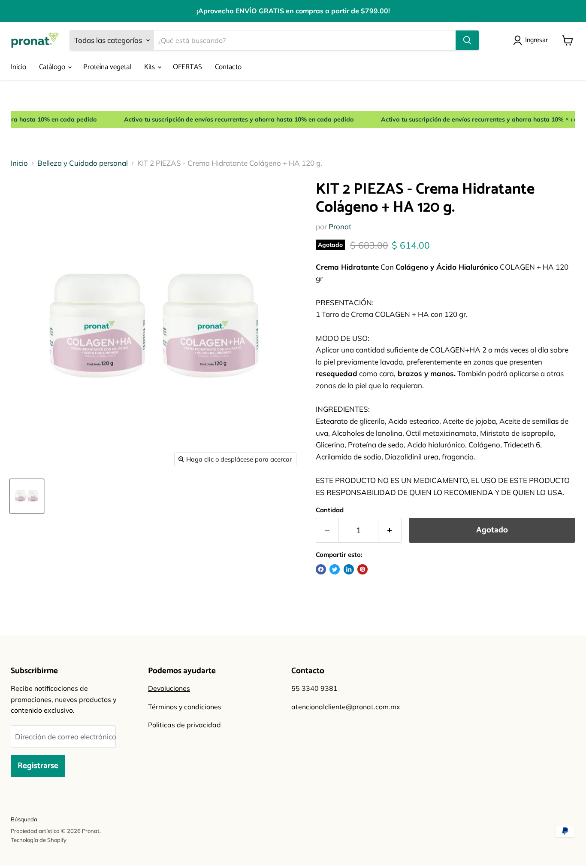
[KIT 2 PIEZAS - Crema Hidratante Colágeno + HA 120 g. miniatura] (27, 496)
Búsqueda (24, 819)
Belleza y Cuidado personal (82, 163)
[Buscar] (467, 40)
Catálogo (53, 67)
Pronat (340, 226)
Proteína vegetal (107, 67)
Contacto (228, 67)
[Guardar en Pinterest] (362, 569)
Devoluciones (169, 688)
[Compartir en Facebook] (321, 569)
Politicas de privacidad (184, 724)
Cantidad (330, 510)
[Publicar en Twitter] (334, 569)
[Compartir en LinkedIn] (349, 569)
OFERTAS (187, 67)
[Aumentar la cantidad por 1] (390, 530)
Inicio (18, 67)
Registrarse (38, 765)
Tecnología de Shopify (38, 839)
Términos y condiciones (184, 706)
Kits (150, 67)
